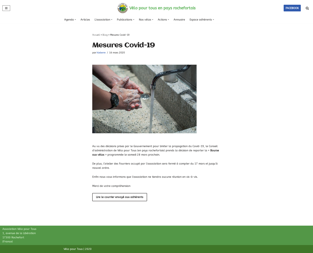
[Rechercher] (307, 8)
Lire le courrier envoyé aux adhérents (119, 197)
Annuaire (179, 19)
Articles (85, 19)
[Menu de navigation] (6, 8)
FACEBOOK (292, 8)
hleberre (101, 52)
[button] (75, 19)
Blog (105, 35)
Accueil (96, 35)
